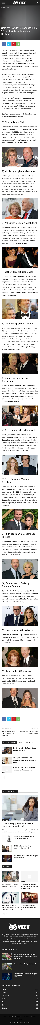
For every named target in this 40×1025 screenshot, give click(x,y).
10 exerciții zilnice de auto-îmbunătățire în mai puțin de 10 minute (10, 907)
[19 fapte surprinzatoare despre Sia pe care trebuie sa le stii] (7, 760)
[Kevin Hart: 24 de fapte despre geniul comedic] (7, 750)
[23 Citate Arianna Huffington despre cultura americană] (7, 858)
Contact (20, 1019)
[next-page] (6, 777)
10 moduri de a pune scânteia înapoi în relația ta (29, 907)
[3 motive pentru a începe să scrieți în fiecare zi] (10, 876)
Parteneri (18, 1017)
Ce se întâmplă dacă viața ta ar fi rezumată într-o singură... (17, 824)
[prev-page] (3, 777)
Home (3, 7)
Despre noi (26, 1017)
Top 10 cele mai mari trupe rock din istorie (29, 732)
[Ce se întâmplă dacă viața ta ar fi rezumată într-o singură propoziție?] (20, 808)
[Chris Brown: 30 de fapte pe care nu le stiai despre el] (7, 769)
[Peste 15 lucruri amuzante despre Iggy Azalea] (7, 976)
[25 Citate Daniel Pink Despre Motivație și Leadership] (7, 848)
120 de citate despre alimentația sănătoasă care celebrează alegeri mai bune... (25, 956)
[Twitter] (9, 44)
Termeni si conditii (8, 1017)
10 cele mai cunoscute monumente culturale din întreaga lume (29, 886)
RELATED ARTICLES (9, 743)
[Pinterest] (13, 44)
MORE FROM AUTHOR (26, 743)
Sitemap (33, 1017)
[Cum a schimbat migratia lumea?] (7, 966)
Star (8, 7)
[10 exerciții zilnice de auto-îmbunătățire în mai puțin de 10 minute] (10, 897)
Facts (22, 881)
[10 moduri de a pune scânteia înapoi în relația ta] (29, 897)
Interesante (6, 820)
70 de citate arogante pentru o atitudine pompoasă (9, 733)
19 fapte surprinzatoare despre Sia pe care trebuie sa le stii (25, 760)
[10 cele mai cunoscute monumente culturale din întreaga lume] (29, 876)
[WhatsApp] (18, 44)
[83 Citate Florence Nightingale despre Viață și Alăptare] (7, 838)
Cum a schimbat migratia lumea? (25, 964)
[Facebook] (4, 44)
